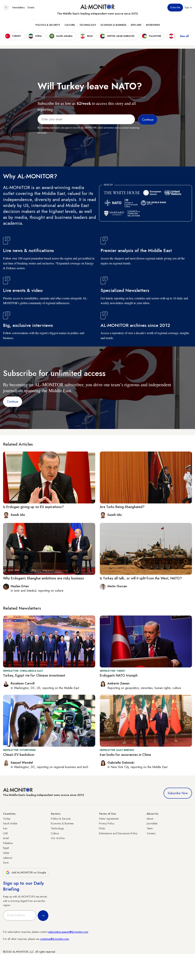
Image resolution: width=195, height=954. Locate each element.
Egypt (6, 848)
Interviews (153, 25)
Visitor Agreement (109, 819)
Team (150, 828)
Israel (6, 838)
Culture (70, 25)
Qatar (6, 853)
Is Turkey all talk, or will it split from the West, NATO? (141, 578)
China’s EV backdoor (19, 754)
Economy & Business (113, 25)
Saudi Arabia (10, 823)
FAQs (102, 828)
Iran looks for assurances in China (125, 754)
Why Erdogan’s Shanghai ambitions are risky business (44, 578)
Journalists (152, 823)
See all (184, 36)
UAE (5, 833)
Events (31, 7)
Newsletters (18, 7)
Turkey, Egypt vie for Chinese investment (34, 675)
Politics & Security (47, 25)
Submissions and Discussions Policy (118, 833)
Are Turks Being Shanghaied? (122, 506)
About (150, 819)
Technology (87, 25)
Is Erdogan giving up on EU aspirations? (33, 506)
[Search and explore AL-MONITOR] (6, 7)
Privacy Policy (106, 823)
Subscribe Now (178, 793)
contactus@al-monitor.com (54, 939)
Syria (6, 862)
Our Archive (58, 838)
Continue (12, 401)
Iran (5, 828)
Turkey (6, 819)
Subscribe (175, 7)
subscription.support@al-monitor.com (68, 932)
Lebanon (7, 858)
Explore (136, 25)
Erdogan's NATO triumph (118, 675)
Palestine (8, 843)
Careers (151, 833)
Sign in (188, 7)
